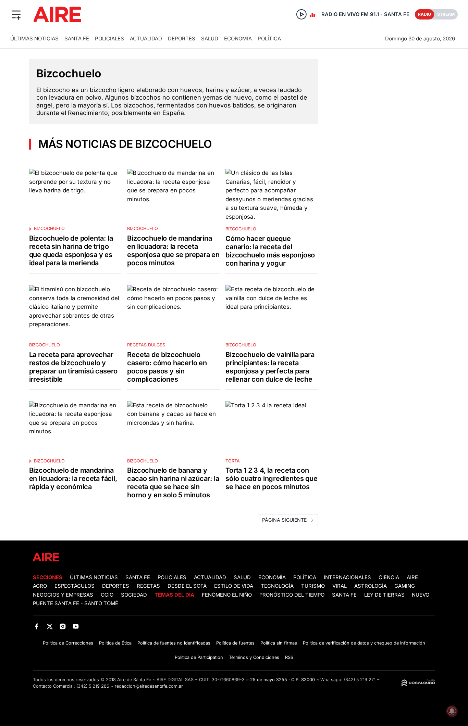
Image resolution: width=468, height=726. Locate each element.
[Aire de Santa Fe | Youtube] (75, 626)
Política (269, 38)
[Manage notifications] (451, 710)
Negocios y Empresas (63, 595)
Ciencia (389, 577)
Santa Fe (76, 38)
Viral (339, 586)
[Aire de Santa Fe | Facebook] (36, 626)
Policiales (109, 38)
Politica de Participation (199, 657)
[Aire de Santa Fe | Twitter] (49, 626)
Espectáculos (74, 586)
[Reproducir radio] (301, 14)
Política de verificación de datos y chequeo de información (364, 643)
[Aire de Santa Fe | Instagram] (62, 626)
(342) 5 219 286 (92, 686)
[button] (16, 14)
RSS (289, 657)
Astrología (370, 586)
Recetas (148, 586)
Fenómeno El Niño (227, 595)
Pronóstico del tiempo (291, 595)
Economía (238, 38)
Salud (209, 38)
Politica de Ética (115, 643)
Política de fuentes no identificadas (173, 643)
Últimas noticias (34, 38)
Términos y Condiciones (254, 657)
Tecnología (277, 586)
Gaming (404, 586)
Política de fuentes (235, 643)
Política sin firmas (278, 643)
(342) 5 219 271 (359, 679)
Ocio (107, 595)
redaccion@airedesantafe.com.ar (149, 686)
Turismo (313, 586)
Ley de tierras (385, 595)
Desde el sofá (187, 586)
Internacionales (347, 577)
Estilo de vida (233, 586)
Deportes (181, 38)
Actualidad (146, 38)
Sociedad (134, 595)
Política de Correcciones (68, 643)
